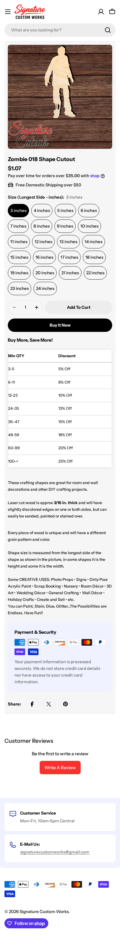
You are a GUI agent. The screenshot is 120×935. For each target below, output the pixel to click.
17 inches (69, 257)
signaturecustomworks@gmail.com (54, 852)
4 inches (42, 210)
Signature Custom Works (44, 911)
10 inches (89, 226)
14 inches (93, 241)
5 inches (65, 210)
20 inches (44, 272)
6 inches (89, 210)
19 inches (19, 272)
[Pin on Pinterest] (65, 704)
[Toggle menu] (7, 11)
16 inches (44, 257)
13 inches (68, 241)
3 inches (18, 210)
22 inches (95, 272)
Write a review (60, 767)
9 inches (65, 226)
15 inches (19, 257)
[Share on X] (49, 704)
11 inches (18, 241)
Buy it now (60, 325)
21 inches (70, 272)
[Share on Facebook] (32, 704)
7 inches (18, 226)
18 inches (94, 257)
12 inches (43, 241)
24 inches (45, 288)
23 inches (19, 288)
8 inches (41, 226)
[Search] (107, 30)
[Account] (101, 11)
